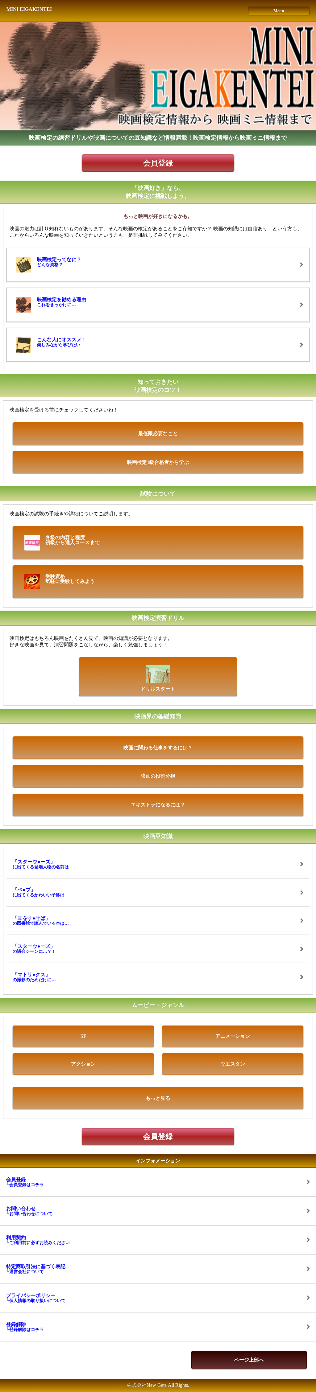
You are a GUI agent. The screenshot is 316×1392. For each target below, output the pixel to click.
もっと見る (158, 1098)
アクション (83, 1064)
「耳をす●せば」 (41, 920)
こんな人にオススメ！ (61, 342)
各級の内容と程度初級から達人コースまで (72, 540)
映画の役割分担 (158, 776)
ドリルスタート (158, 688)
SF (83, 1036)
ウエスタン (232, 1064)
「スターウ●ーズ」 (43, 864)
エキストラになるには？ (158, 804)
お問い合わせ (29, 1211)
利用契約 (38, 1240)
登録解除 (25, 1327)
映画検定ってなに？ (59, 262)
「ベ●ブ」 (41, 892)
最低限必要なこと (158, 433)
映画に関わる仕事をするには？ (158, 747)
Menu (278, 10)
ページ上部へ (249, 1359)
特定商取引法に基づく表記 (35, 1269)
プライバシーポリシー (35, 1298)
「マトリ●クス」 (34, 977)
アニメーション (232, 1036)
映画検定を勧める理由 (61, 302)
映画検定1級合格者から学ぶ (158, 462)
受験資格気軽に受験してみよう (70, 579)
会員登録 (158, 163)
